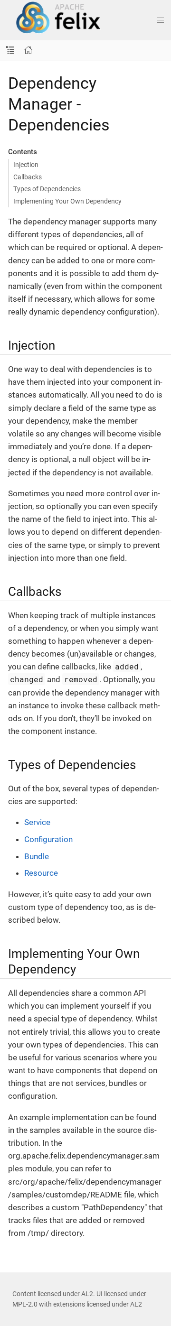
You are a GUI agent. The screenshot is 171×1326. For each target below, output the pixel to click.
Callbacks (27, 177)
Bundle (36, 856)
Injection (25, 164)
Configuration (48, 839)
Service (37, 822)
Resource (41, 873)
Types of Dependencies (47, 189)
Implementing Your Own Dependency (67, 201)
